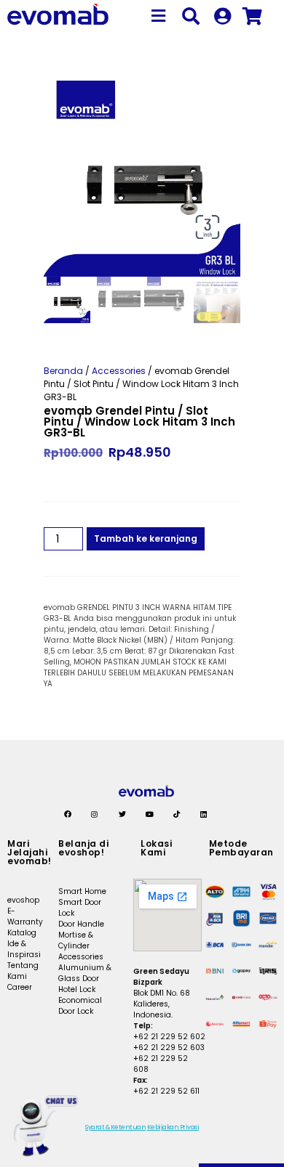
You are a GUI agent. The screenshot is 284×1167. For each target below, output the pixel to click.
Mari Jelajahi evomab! (29, 852)
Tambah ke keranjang (145, 538)
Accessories (119, 371)
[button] (158, 16)
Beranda (63, 371)
